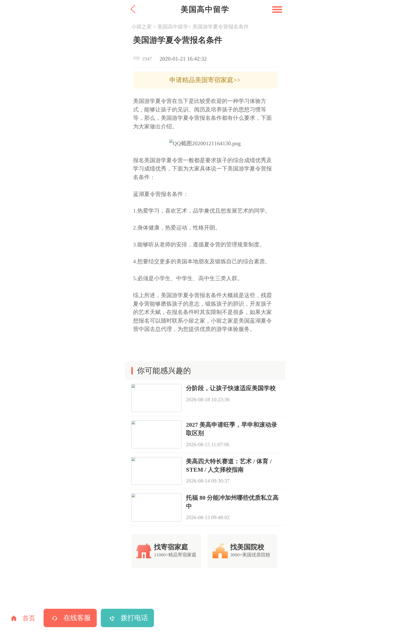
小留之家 (141, 27)
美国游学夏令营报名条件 (220, 27)
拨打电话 (134, 618)
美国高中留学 (172, 27)
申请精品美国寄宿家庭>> (205, 80)
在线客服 (77, 618)
